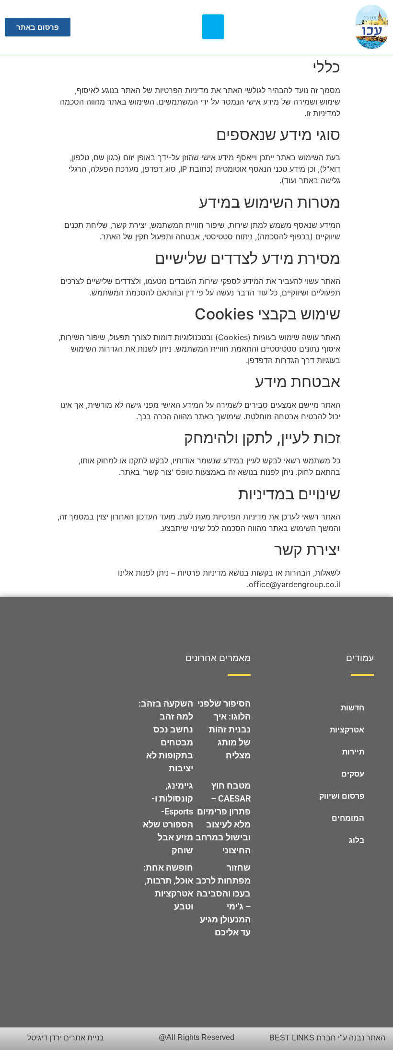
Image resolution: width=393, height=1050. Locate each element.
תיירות (353, 751)
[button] (213, 27)
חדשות (352, 707)
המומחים (348, 818)
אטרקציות (347, 729)
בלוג (356, 840)
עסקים (352, 774)
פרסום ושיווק (341, 796)
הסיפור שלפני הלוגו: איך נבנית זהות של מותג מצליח (224, 729)
